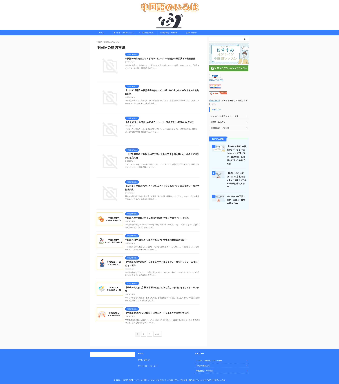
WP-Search (214, 100)
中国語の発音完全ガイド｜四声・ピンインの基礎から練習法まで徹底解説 (160, 58)
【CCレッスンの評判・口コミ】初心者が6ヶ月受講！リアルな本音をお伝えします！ (236, 180)
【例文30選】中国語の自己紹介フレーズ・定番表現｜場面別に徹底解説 (159, 122)
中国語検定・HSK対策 (168, 32)
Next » (157, 334)
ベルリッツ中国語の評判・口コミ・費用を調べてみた (236, 200)
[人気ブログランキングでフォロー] (228, 69)
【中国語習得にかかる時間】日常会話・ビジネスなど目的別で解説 (157, 313)
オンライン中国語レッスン (123, 32)
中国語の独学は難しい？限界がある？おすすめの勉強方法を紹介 (156, 239)
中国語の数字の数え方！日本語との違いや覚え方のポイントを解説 (157, 218)
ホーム (101, 32)
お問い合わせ (191, 32)
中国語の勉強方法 (146, 32)
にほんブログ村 (216, 80)
